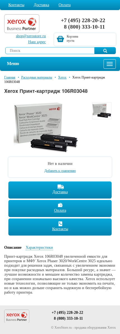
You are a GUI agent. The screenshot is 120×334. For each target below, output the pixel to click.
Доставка (41, 5)
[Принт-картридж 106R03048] (46, 127)
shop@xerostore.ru (31, 36)
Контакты (16, 5)
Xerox (62, 77)
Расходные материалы (36, 77)
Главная (9, 77)
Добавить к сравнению (60, 171)
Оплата (65, 5)
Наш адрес (37, 42)
